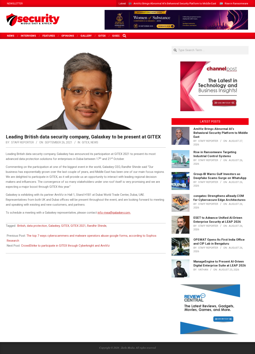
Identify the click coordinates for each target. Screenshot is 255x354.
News (94, 142)
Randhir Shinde (96, 226)
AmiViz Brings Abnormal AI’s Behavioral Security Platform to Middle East (174, 3)
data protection (37, 226)
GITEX (85, 142)
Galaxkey (54, 226)
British (21, 226)
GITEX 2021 (78, 226)
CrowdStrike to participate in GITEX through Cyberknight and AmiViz (65, 245)
